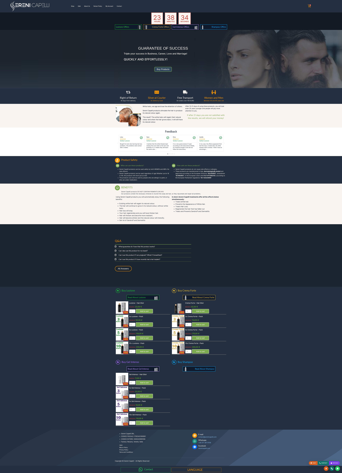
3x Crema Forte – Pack (194, 316)
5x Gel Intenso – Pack (137, 401)
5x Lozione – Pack (136, 330)
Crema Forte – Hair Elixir (194, 303)
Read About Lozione (137, 297)
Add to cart (144, 311)
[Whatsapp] (194, 441)
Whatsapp (202, 440)
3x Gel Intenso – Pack (137, 388)
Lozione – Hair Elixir (136, 303)
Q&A (79, 6)
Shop (72, 6)
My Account (109, 6)
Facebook (202, 446)
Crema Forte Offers (160, 27)
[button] (117, 143)
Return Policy (98, 6)
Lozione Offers (122, 27)
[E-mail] (194, 435)
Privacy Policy (123, 450)
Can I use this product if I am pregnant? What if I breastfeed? (140, 255)
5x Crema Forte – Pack (194, 330)
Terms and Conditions (126, 452)
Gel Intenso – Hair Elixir (138, 374)
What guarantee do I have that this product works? (137, 247)
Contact (119, 6)
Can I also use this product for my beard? (133, 251)
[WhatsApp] (337, 468)
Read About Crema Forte (203, 297)
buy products (163, 69)
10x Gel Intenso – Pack (138, 415)
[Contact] (140, 469)
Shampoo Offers (219, 27)
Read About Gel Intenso (138, 369)
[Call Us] (332, 468)
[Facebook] (194, 447)
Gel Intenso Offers (181, 27)
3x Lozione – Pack (136, 316)
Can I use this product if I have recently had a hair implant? (139, 259)
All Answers (123, 268)
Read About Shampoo (204, 369)
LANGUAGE (195, 469)
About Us (87, 6)
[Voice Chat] (326, 468)
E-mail (200, 434)
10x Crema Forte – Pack (194, 343)
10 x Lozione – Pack (136, 343)
